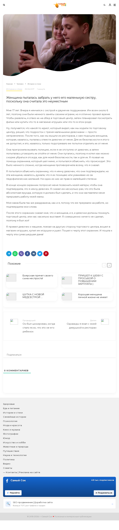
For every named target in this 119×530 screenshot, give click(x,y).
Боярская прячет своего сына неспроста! (37, 277)
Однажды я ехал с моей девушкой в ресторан (81, 324)
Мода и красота (12, 425)
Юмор (6, 438)
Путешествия (11, 451)
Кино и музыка (11, 429)
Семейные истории (14, 417)
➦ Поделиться (104, 492)
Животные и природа (15, 446)
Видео (7, 463)
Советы (7, 468)
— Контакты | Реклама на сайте (21, 472)
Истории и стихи (14, 89)
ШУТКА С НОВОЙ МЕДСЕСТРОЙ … (33, 296)
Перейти (15, 492)
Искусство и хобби (14, 442)
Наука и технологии (15, 455)
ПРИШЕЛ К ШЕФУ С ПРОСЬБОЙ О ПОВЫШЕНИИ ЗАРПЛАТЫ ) (90, 279)
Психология (10, 421)
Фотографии (10, 434)
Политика (9, 459)
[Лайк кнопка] (8, 242)
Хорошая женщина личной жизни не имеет (93, 296)
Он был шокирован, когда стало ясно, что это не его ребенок (39, 326)
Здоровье (9, 404)
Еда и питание (11, 408)
